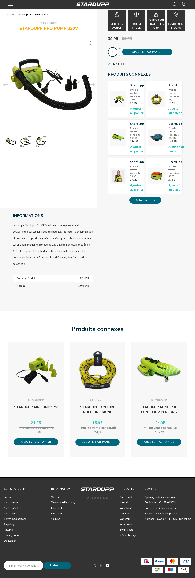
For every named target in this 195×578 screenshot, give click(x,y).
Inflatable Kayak (129, 535)
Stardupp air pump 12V (137, 85)
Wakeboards (127, 508)
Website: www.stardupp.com (161, 513)
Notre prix (9, 513)
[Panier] (184, 4)
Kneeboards (127, 524)
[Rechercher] (175, 4)
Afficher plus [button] (145, 200)
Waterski (125, 519)
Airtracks (125, 502)
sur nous (9, 497)
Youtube (55, 519)
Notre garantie (12, 508)
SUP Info (56, 497)
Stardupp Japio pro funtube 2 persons (137, 124)
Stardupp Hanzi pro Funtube (175, 162)
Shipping (9, 524)
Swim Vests (126, 530)
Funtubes (125, 513)
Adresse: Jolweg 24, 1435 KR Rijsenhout (168, 519)
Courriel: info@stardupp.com (161, 508)
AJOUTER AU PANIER (147, 52)
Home (10, 14)
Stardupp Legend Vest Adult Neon (137, 162)
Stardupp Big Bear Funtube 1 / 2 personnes (176, 124)
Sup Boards (126, 497)
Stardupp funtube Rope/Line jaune (175, 85)
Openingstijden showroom (160, 497)
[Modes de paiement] (146, 561)
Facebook (56, 508)
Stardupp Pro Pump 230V (33, 14)
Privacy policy (12, 535)
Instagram (56, 513)
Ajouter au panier (136, 111)
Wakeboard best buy (63, 502)
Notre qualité (11, 502)
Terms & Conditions (15, 519)
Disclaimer (10, 541)
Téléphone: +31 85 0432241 (161, 502)
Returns (8, 530)
